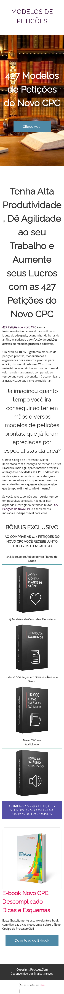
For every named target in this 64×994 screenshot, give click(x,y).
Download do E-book (32, 940)
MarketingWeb (44, 974)
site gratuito (31, 985)
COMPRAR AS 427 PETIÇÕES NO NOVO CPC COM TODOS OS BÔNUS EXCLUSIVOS (32, 810)
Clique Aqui (32, 126)
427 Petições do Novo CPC (32, 300)
